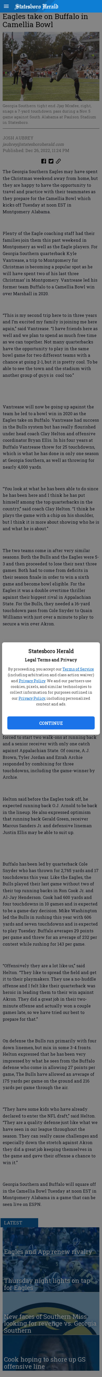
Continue (51, 723)
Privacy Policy (32, 680)
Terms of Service (78, 669)
